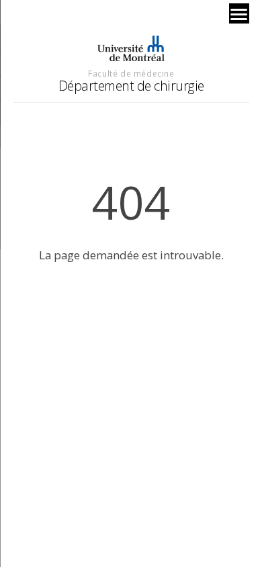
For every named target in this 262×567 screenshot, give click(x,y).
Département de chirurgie (131, 86)
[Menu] (239, 13)
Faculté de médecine (131, 73)
